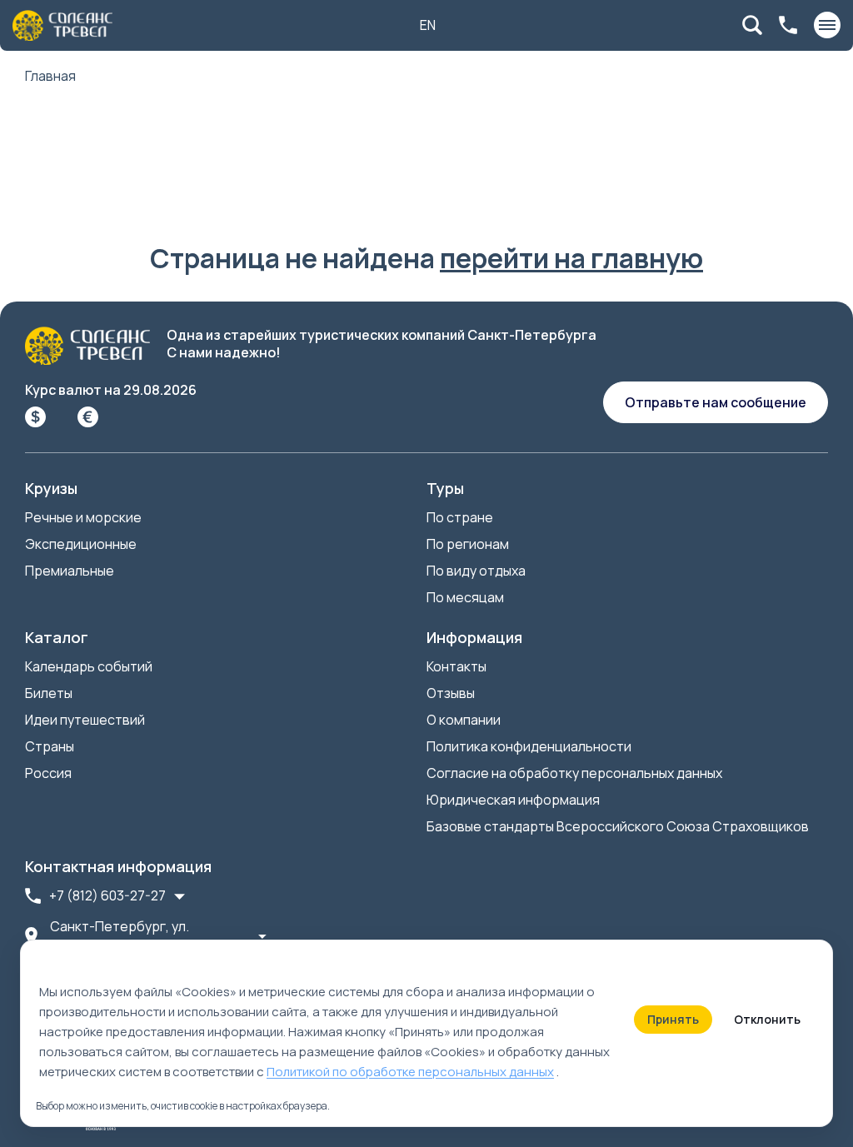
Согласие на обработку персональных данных (574, 773)
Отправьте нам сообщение (715, 402)
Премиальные (69, 570)
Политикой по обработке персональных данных (410, 1071)
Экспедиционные (81, 544)
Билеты (48, 693)
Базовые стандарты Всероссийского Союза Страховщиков (617, 826)
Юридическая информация (513, 799)
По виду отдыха (476, 570)
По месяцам (465, 597)
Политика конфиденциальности (528, 746)
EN (428, 25)
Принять (673, 1019)
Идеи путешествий (85, 720)
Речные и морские (83, 517)
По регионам (467, 544)
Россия (48, 773)
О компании (463, 720)
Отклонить (767, 1019)
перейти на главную (571, 258)
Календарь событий (88, 666)
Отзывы (450, 693)
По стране (459, 517)
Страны (49, 746)
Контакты (456, 666)
